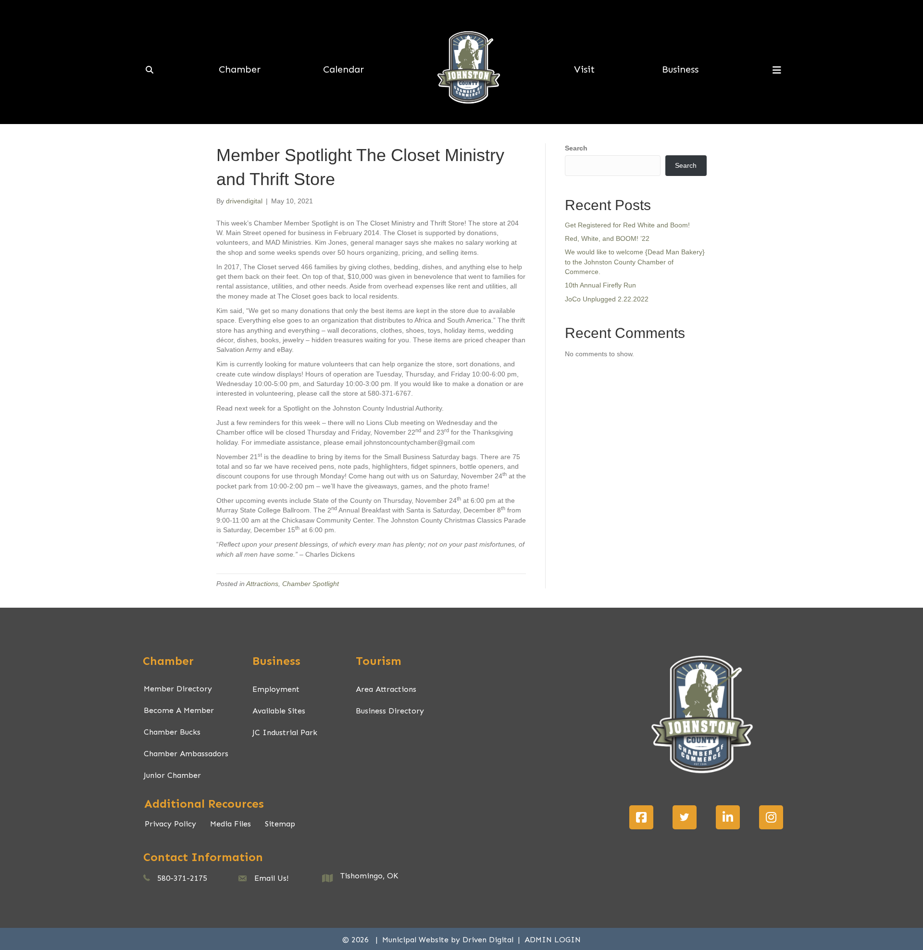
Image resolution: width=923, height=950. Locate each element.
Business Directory (390, 710)
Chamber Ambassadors (186, 753)
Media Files (230, 823)
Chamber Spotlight (310, 584)
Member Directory (178, 688)
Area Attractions (386, 689)
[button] (641, 817)
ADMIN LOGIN (552, 939)
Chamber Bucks (172, 732)
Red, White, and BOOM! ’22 (607, 238)
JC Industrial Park (284, 732)
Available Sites (278, 710)
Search (576, 148)
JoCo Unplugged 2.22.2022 (607, 299)
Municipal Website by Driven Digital (449, 939)
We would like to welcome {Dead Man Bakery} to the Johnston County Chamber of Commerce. (635, 261)
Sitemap (280, 823)
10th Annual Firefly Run (600, 285)
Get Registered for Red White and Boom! (627, 225)
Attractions (262, 584)
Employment (275, 689)
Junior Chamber (172, 775)
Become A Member (179, 710)
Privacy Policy (170, 823)
